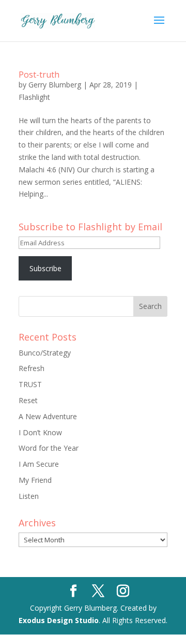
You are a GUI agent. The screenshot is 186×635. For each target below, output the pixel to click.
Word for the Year (49, 448)
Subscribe (45, 268)
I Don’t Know (40, 432)
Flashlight (34, 97)
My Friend (35, 480)
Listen (29, 496)
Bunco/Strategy (45, 353)
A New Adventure (48, 416)
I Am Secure (39, 464)
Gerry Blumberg (54, 85)
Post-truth (39, 74)
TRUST (30, 384)
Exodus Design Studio (59, 620)
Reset (28, 400)
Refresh (31, 368)
